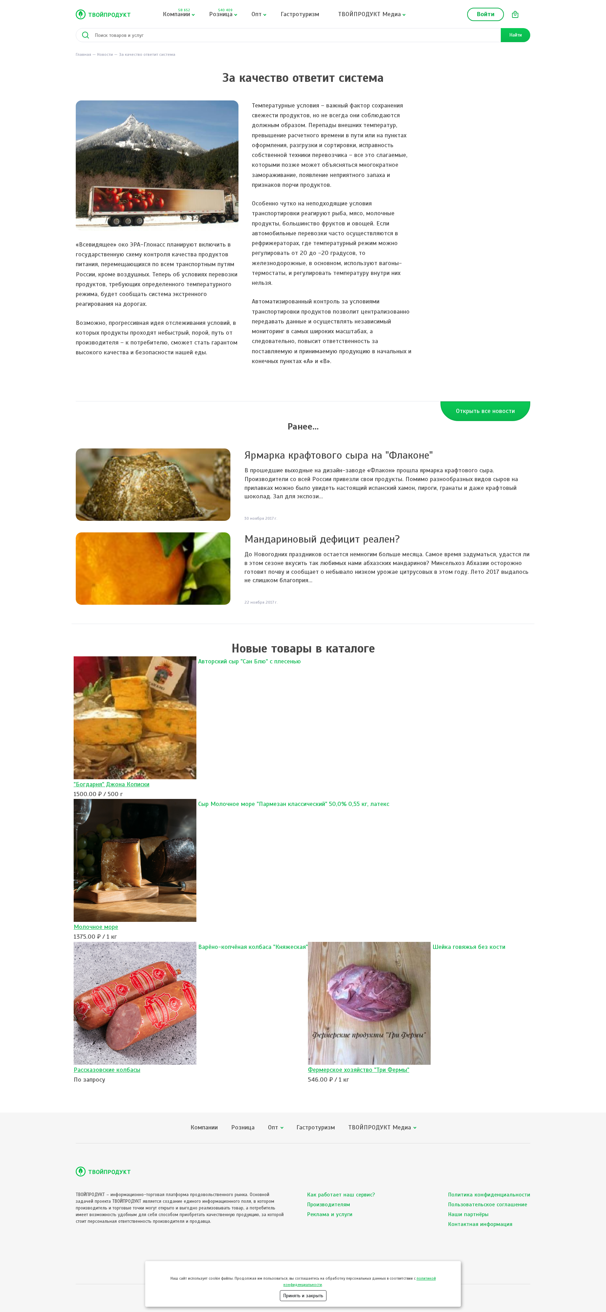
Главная (83, 54)
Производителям (328, 1204)
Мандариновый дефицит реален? (322, 539)
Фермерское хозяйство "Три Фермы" (358, 1070)
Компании (176, 13)
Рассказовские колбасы (107, 1070)
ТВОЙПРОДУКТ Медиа (369, 14)
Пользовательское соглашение (487, 1204)
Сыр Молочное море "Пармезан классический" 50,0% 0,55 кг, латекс (293, 804)
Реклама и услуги (329, 1214)
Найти (515, 35)
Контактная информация (480, 1224)
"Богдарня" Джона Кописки (111, 784)
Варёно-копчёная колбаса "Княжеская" (253, 947)
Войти (485, 14)
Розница (221, 13)
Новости (105, 54)
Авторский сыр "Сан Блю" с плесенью (249, 661)
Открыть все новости (485, 411)
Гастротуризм (300, 14)
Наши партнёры (468, 1214)
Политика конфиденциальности (489, 1194)
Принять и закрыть (303, 1296)
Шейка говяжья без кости (468, 947)
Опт (256, 14)
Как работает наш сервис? (341, 1194)
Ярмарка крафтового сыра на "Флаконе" (338, 455)
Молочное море (96, 927)
